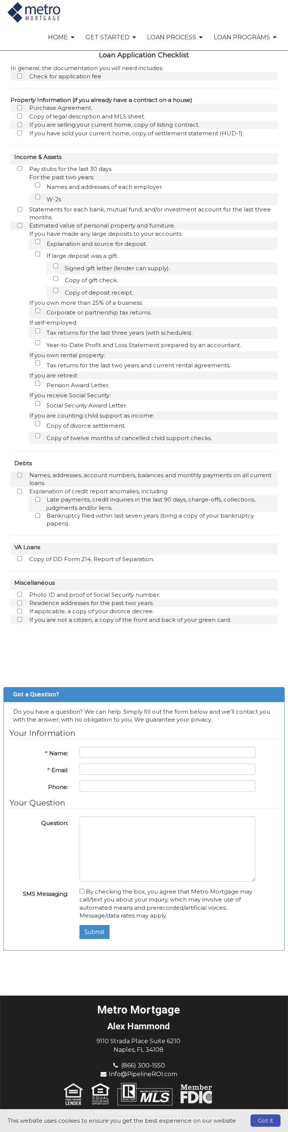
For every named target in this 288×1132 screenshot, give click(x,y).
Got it (265, 1120)
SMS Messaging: (45, 893)
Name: (56, 753)
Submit (94, 932)
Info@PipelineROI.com (143, 1074)
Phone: (58, 787)
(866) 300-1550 (143, 1065)
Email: (57, 770)
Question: (54, 823)
